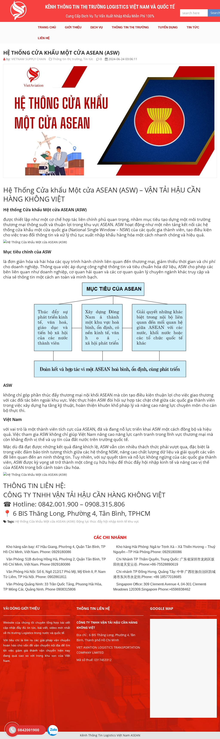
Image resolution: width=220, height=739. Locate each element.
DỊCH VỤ (96, 27)
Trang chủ (47, 27)
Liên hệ (44, 38)
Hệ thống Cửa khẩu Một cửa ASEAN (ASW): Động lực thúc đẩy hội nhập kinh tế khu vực (77, 521)
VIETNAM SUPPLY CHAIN (28, 59)
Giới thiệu (73, 27)
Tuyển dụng (168, 27)
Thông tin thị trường (130, 27)
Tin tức (193, 27)
